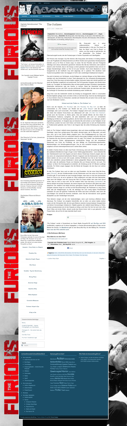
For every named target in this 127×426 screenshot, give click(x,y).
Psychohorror (30, 406)
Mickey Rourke (68, 380)
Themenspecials (29, 380)
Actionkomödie (70, 359)
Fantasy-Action (58, 368)
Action (56, 253)
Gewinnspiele (28, 397)
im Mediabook (64, 227)
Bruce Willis (65, 362)
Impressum (46, 3)
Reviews (57, 16)
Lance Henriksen (59, 376)
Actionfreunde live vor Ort (32, 359)
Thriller (58, 389)
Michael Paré (61, 380)
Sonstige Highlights (68, 16)
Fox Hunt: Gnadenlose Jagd (29, 337)
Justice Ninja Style (53, 258)
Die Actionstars (47, 16)
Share (71, 248)
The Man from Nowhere (97, 113)
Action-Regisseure (30, 385)
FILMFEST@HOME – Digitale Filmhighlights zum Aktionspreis (30, 326)
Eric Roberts (72, 367)
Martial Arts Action (69, 378)
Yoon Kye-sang (83, 255)
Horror (26, 400)
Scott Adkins (57, 387)
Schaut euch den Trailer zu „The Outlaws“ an (76, 103)
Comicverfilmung (55, 364)
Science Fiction (67, 385)
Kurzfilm (52, 376)
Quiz (62, 382)
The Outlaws (76, 255)
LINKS (39, 3)
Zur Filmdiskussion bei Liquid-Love (57, 239)
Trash (63, 390)
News (26, 376)
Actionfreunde (63, 9)
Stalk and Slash (30, 409)
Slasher (63, 387)
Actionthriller (61, 253)
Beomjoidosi (68, 253)
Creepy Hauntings (31, 404)
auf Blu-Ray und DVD (98, 223)
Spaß (26, 378)
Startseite (24, 16)
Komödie (70, 374)
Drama (65, 366)
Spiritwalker (98, 181)
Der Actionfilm (34, 16)
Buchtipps (27, 362)
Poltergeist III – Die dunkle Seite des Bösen (31, 330)
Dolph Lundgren (57, 367)
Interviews (27, 373)
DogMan (101, 258)
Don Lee (81, 253)
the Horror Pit (30, 411)
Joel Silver (64, 374)
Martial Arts (59, 378)
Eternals (53, 173)
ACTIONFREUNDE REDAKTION (28, 3)
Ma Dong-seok (61, 255)
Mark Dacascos (67, 376)
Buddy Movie (72, 362)
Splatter (68, 387)
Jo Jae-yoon (95, 253)
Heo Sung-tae (87, 253)
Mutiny (23, 322)
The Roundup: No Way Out (86, 107)
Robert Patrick (67, 383)
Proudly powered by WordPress (28, 417)
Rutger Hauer (57, 385)
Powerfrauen (28, 390)
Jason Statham (72, 371)
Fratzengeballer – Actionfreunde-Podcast (34, 367)
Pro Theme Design (53, 417)
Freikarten (65, 368)
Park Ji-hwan (69, 255)
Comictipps (28, 364)
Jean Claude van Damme (56, 374)
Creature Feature (31, 402)
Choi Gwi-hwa (75, 253)
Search (24, 343)
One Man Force (26, 334)
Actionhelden (28, 388)
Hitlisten (27, 371)
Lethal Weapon (88, 109)
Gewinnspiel (55, 371)
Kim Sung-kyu (53, 255)
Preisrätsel (56, 383)
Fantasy (52, 368)
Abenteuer (53, 359)
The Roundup (68, 107)
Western (67, 390)
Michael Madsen (54, 380)
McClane (51, 28)
